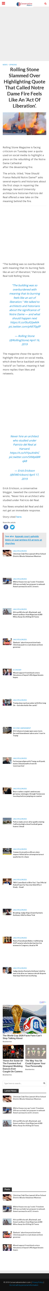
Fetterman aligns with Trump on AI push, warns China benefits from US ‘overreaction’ (29, 763)
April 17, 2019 (30, 477)
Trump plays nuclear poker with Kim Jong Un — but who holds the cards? (29, 704)
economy (17, 670)
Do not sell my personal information (24, 1285)
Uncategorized (20, 551)
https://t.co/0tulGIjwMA (24, 322)
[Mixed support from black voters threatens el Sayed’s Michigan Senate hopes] (7, 671)
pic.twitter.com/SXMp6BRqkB (24, 459)
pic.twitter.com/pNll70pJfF (25, 326)
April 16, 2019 (31, 342)
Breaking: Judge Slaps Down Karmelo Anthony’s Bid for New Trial (28, 914)
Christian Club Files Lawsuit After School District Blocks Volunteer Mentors (29, 555)
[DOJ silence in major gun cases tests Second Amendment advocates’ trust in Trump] (7, 730)
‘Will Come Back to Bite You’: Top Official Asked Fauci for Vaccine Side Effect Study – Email (29, 885)
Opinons (13, 65)
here (19, 516)
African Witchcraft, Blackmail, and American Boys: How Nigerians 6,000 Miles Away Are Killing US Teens (27, 614)
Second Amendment (22, 728)
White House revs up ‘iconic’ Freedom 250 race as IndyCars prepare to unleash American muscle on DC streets (29, 584)
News (5, 65)
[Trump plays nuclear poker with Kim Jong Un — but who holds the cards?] (7, 702)
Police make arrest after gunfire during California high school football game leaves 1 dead (28, 824)
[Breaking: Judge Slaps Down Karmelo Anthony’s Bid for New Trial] (7, 911)
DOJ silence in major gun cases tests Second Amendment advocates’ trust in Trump (29, 733)
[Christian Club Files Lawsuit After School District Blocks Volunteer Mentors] (7, 552)
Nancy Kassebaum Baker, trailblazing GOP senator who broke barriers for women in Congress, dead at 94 (28, 943)
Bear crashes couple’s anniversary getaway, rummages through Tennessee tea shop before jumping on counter (29, 794)
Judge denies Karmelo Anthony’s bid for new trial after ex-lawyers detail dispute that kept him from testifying (29, 973)
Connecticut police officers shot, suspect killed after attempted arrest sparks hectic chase (28, 854)
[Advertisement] (24, 33)
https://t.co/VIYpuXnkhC (24, 453)
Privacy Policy (37, 1282)
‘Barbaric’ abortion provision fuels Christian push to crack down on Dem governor (28, 645)
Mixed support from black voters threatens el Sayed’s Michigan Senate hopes (28, 675)
